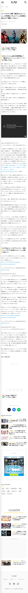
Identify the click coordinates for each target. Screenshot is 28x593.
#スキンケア (9, 493)
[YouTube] (14, 583)
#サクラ (3, 493)
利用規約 (5, 579)
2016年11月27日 (5, 323)
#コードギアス (4, 24)
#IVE (3, 488)
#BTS (7, 488)
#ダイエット (14, 491)
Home (2, 6)
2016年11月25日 (5, 270)
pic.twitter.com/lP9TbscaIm (8, 317)
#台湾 (20, 488)
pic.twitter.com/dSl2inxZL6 (8, 264)
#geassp (17, 262)
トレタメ (14, 576)
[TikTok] (18, 583)
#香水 (8, 491)
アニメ (3, 10)
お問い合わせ (21, 579)
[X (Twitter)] (10, 583)
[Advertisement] (14, 378)
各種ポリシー (13, 579)
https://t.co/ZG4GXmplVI (8, 262)
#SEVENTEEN (14, 488)
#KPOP (3, 491)
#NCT (20, 491)
